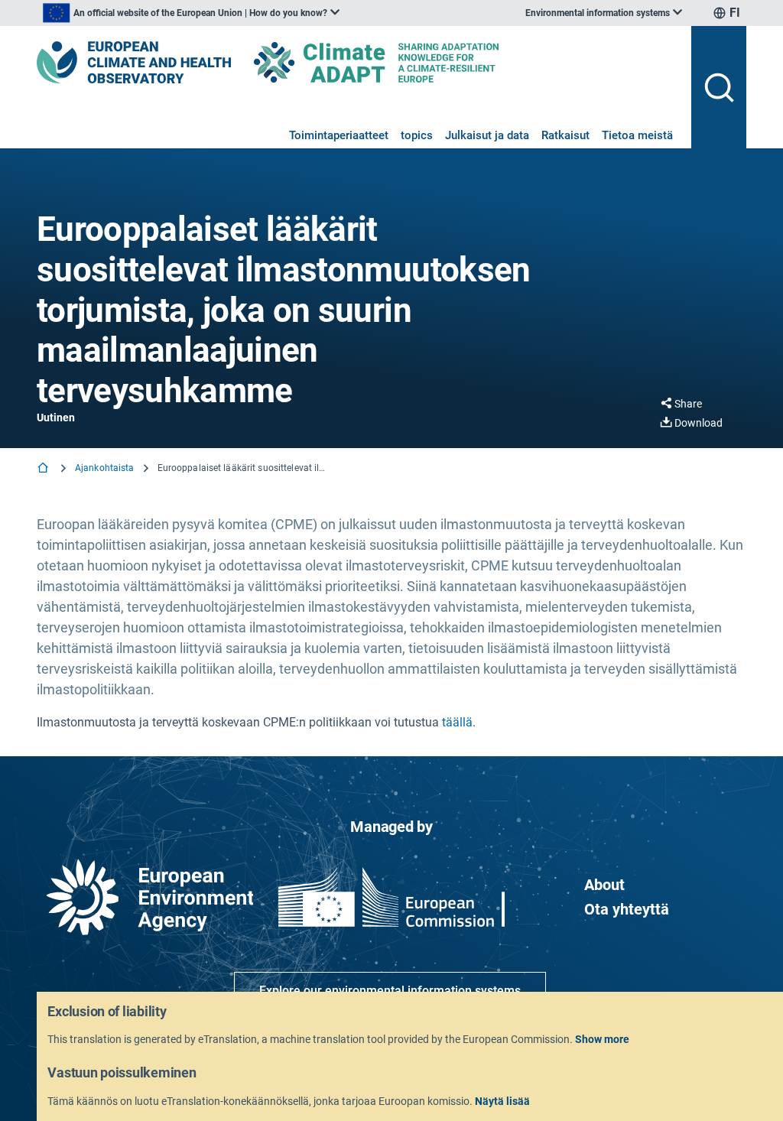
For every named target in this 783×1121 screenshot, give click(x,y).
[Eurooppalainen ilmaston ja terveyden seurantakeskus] (134, 62)
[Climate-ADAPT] (407, 62)
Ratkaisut (565, 135)
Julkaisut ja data (487, 135)
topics (417, 135)
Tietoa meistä (637, 135)
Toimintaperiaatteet (338, 135)
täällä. (459, 722)
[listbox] (191, 13)
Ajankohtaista (105, 468)
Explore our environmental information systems (390, 990)
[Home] (44, 469)
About (604, 885)
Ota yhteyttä (626, 909)
